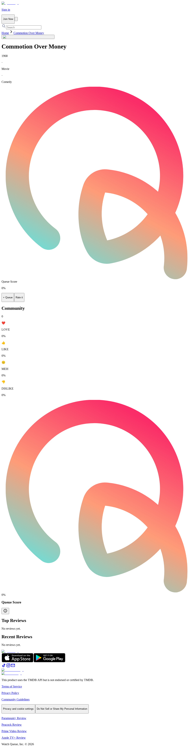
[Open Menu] (16, 19)
